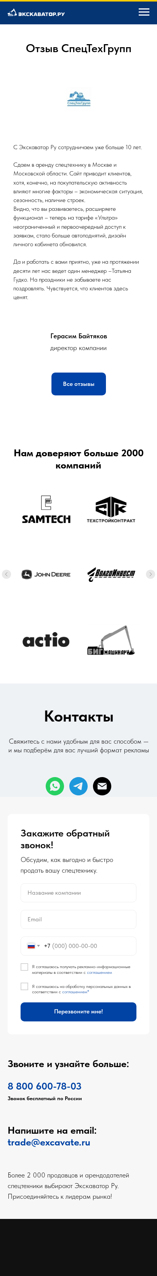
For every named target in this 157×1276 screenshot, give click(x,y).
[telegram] (78, 786)
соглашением (99, 1144)
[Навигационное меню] (144, 12)
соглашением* (75, 1163)
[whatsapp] (55, 786)
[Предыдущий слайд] (6, 574)
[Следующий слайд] (150, 574)
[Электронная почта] (102, 786)
